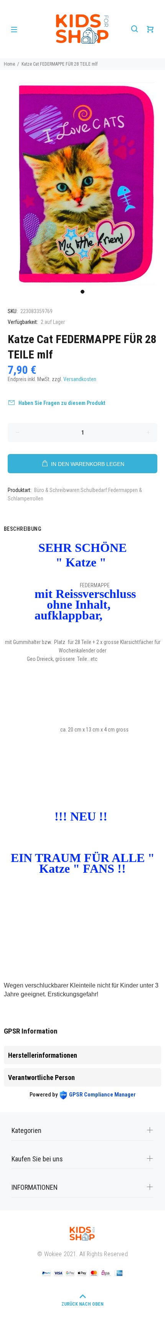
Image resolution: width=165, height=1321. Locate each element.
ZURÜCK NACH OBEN (82, 1304)
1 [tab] (82, 292)
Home (9, 64)
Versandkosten (79, 379)
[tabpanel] (82, 184)
